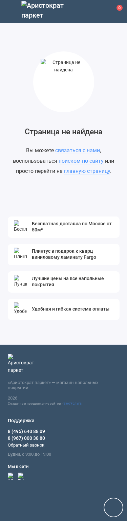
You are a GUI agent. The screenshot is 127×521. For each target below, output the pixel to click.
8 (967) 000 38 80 (26, 438)
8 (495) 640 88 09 (26, 431)
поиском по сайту (81, 161)
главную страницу (87, 171)
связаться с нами (77, 150)
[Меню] (11, 11)
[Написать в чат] (113, 507)
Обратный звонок (26, 445)
